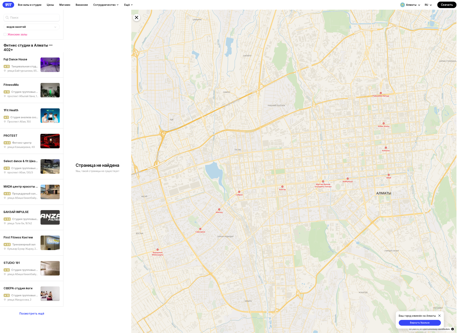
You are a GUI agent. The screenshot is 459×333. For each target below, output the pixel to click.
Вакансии (82, 4)
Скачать (447, 4)
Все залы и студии (29, 4)
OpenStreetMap (430, 328)
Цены (50, 4)
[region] (293, 171)
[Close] (439, 315)
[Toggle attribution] (452, 329)
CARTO (415, 328)
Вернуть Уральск (420, 322)
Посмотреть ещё (31, 313)
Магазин (64, 4)
